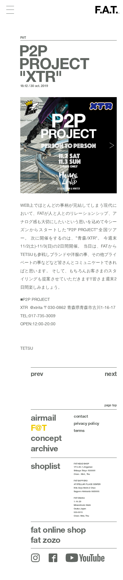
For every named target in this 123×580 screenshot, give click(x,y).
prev (37, 373)
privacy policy (86, 423)
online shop (58, 529)
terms (79, 430)
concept (46, 438)
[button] (25, 145)
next (111, 373)
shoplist (45, 466)
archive (44, 448)
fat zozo (46, 540)
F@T (39, 428)
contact (81, 416)
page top (110, 405)
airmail (43, 417)
